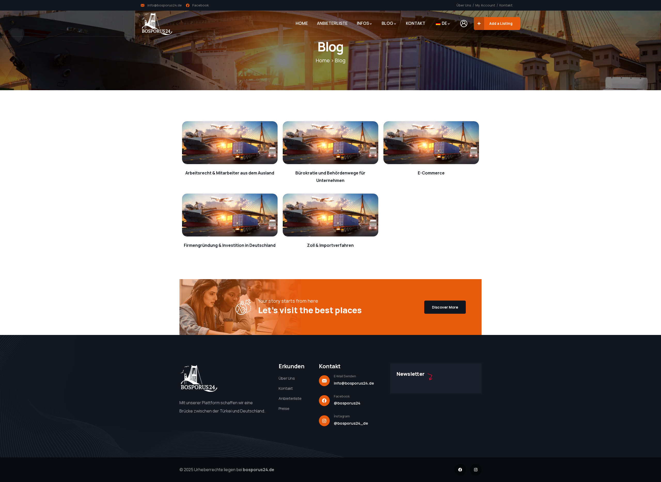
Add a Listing (501, 23)
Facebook (342, 396)
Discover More (445, 307)
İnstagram (342, 416)
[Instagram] (476, 470)
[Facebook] (460, 470)
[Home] (157, 23)
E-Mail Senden (345, 376)
